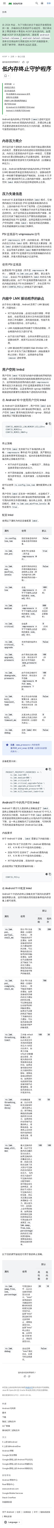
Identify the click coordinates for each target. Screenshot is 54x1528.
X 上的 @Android (9, 1442)
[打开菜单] (4, 3)
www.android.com (10, 1489)
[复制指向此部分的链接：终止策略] (15, 443)
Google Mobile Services (12, 1493)
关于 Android (8, 1512)
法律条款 (27, 1512)
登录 (49, 3)
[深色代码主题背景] (46, 423)
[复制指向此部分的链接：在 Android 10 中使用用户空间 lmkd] (48, 400)
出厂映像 (6, 1426)
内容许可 (29, 1387)
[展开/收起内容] (14, 84)
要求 (4, 1412)
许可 (36, 1512)
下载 (4, 1417)
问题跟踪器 (7, 1502)
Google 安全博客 (9, 1455)
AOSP (4, 56)
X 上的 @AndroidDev (11, 1446)
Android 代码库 (9, 1408)
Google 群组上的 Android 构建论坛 (17, 1464)
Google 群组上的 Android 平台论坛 (17, 1459)
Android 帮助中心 (10, 1480)
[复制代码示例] (50, 423)
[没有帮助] (27, 62)
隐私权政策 (45, 1512)
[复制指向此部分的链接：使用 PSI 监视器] (24, 264)
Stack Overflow (9, 1497)
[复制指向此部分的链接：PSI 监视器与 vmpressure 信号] (42, 234)
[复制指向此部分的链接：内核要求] (15, 833)
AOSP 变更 (31, 44)
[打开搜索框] (36, 3)
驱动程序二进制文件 (11, 1430)
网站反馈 (8, 1516)
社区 (18, 1512)
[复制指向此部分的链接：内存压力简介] (25, 141)
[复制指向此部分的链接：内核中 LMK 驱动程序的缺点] (47, 298)
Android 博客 (8, 1450)
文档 (4, 12)
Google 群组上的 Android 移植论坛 (17, 1468)
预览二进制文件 (9, 1421)
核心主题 (21, 56)
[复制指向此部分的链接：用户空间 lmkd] (27, 369)
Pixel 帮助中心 (8, 1484)
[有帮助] (23, 62)
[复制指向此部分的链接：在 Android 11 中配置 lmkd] (34, 888)
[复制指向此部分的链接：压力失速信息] (25, 194)
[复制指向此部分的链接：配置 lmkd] (16, 515)
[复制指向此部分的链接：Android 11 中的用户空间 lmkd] (42, 802)
